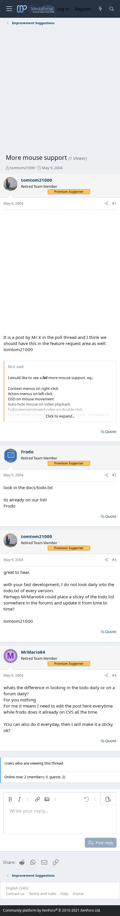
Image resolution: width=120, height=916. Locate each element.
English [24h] (17, 888)
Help (64, 893)
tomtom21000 (22, 167)
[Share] (106, 203)
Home (78, 893)
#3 (114, 559)
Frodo (27, 452)
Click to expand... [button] (60, 416)
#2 (114, 475)
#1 (114, 203)
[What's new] (100, 9)
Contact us (15, 893)
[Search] (111, 9)
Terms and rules (42, 893)
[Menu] (9, 8)
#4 (114, 675)
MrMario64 (33, 652)
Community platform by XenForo (51, 910)
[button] (10, 799)
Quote (110, 431)
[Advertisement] (60, 91)
